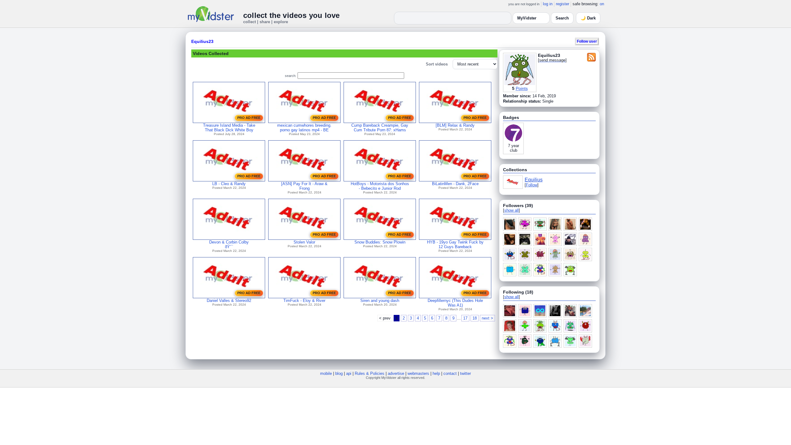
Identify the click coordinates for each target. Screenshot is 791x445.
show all (511, 210)
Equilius (534, 179)
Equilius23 (202, 41)
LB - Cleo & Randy (229, 183)
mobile (326, 373)
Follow (531, 185)
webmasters (418, 373)
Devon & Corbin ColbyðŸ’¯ (229, 244)
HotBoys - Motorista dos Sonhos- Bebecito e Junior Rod (380, 186)
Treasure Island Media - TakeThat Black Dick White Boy (229, 127)
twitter (465, 373)
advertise (396, 373)
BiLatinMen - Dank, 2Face (455, 183)
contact (450, 373)
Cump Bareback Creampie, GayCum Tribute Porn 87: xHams (379, 127)
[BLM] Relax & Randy (455, 125)
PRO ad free (248, 118)
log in (547, 4)
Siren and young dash (379, 300)
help (436, 373)
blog (339, 373)
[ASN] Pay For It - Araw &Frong (304, 186)
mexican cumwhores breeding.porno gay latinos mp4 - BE (304, 127)
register (562, 4)
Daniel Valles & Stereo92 (229, 300)
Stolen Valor (304, 242)
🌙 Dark (588, 18)
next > (487, 318)
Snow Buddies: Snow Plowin (379, 242)
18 (474, 318)
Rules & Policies (369, 373)
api (348, 373)
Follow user (587, 41)
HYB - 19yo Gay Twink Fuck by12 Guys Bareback (455, 244)
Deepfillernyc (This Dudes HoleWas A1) (455, 302)
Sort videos (437, 64)
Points (522, 88)
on (602, 4)
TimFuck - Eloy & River (304, 300)
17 (465, 318)
